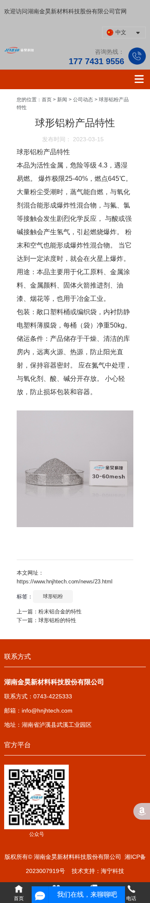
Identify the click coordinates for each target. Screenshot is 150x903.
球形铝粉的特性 (57, 620)
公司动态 (83, 100)
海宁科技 (112, 871)
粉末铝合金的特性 (60, 611)
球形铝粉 (53, 596)
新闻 (62, 100)
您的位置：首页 (35, 100)
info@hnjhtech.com (47, 710)
